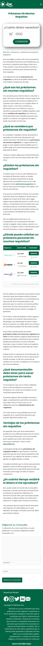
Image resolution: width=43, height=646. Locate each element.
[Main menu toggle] (41, 4)
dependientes (9, 444)
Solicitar (33, 253)
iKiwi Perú (6, 52)
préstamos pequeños (24, 184)
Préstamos (15, 52)
